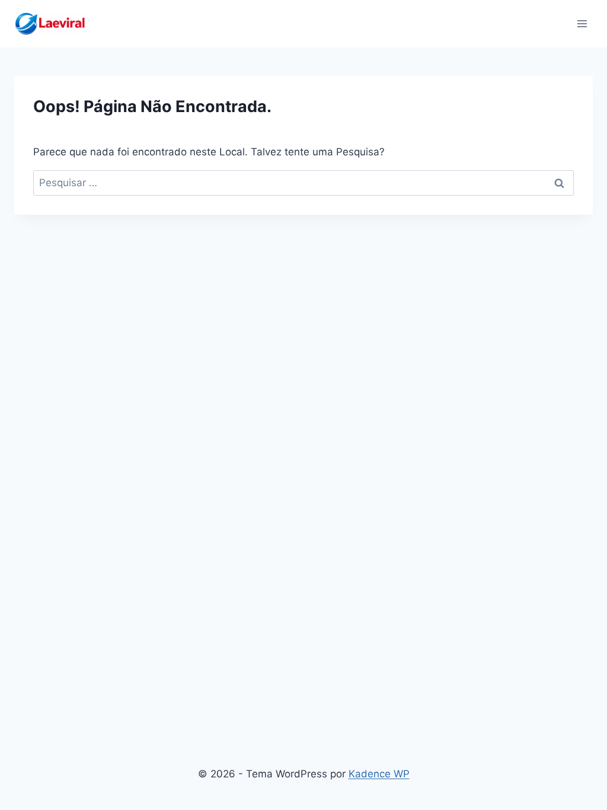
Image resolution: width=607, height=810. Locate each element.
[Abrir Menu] (582, 23)
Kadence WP (379, 774)
